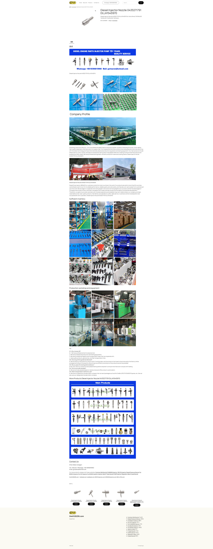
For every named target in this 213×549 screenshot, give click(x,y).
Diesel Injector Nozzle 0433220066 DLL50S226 (76, 501)
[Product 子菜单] (92, 2)
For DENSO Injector (92, 474)
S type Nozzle (73, 6)
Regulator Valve (126, 474)
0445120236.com (76, 516)
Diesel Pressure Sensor (132, 472)
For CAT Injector (82, 474)
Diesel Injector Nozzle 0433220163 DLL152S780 (106, 501)
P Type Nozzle (109, 474)
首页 (70, 6)
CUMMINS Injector (112, 472)
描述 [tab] (72, 42)
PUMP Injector (117, 474)
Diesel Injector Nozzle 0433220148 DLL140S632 (91, 501)
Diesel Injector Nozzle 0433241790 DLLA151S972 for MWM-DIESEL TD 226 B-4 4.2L (137, 501)
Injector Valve (101, 474)
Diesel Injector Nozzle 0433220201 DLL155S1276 (121, 501)
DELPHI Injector (122, 472)
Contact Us (74, 461)
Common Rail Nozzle (101, 472)
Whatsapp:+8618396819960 (110, 2)
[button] (96, 11)
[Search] (141, 2)
